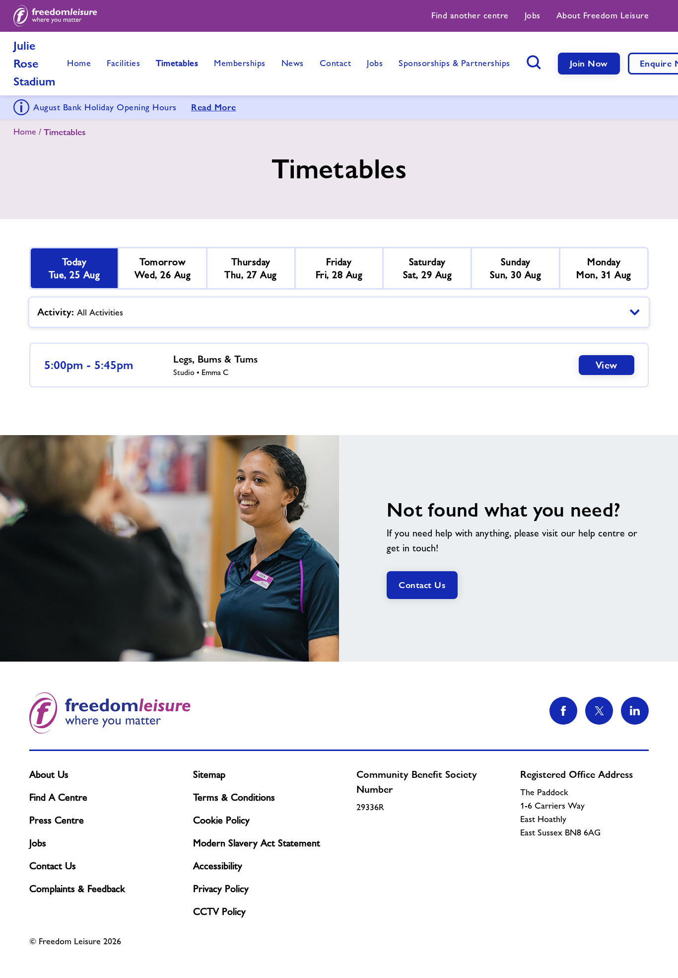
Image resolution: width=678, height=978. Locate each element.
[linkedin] (635, 711)
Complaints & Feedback (77, 889)
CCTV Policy (219, 911)
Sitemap (209, 774)
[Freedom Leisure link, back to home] (55, 16)
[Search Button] (534, 62)
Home (24, 132)
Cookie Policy (221, 820)
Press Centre (56, 820)
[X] (599, 711)
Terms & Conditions (234, 797)
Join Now (589, 63)
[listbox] (339, 312)
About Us (48, 774)
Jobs (37, 843)
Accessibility (217, 866)
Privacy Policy (221, 889)
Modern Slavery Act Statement (256, 843)
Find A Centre (58, 797)
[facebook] (563, 711)
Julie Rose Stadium (34, 63)
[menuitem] (470, 15)
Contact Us (422, 585)
